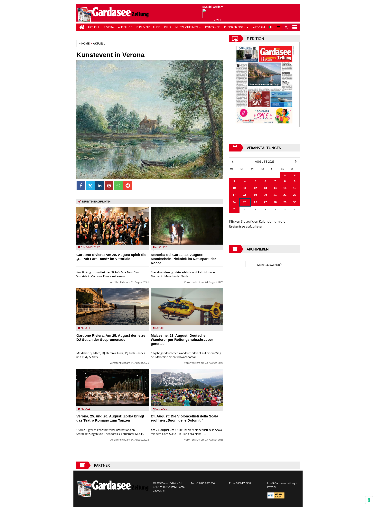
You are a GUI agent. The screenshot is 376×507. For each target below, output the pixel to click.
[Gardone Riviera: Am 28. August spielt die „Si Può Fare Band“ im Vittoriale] (112, 226)
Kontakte (212, 27)
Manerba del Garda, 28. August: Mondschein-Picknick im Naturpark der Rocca (183, 259)
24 (234, 202)
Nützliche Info (187, 27)
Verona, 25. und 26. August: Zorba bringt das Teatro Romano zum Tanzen (110, 418)
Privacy (271, 487)
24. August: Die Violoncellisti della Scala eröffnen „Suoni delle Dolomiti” (184, 418)
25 (244, 202)
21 (275, 194)
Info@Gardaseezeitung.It (282, 483)
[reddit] (127, 185)
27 (265, 202)
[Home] (80, 27)
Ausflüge (125, 27)
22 (285, 194)
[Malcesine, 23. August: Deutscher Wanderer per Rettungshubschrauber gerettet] (187, 306)
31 (234, 209)
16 (294, 188)
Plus (167, 27)
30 (294, 202)
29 (285, 202)
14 (275, 188)
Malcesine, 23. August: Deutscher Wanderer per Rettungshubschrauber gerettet (182, 340)
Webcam (259, 27)
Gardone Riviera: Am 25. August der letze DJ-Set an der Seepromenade (110, 338)
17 (234, 194)
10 (234, 188)
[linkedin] (99, 185)
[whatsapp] (118, 185)
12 (255, 188)
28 (275, 202)
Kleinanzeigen (235, 27)
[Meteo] (212, 15)
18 (244, 194)
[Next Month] (296, 161)
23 (294, 194)
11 (244, 188)
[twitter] (90, 185)
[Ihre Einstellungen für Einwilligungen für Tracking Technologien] (369, 500)
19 (255, 194)
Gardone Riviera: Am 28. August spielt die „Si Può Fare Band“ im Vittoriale (111, 257)
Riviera (109, 27)
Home (85, 43)
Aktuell (93, 27)
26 (255, 202)
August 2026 (264, 161)
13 (265, 188)
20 (265, 194)
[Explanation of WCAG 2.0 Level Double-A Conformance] (276, 495)
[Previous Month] (232, 162)
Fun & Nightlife (148, 27)
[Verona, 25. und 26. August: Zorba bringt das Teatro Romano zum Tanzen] (112, 387)
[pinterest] (109, 185)
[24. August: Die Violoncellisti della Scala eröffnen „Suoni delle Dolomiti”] (187, 387)
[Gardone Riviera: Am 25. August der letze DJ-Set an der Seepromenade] (112, 306)
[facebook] (81, 185)
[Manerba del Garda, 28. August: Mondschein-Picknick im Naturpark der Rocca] (187, 226)
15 (285, 188)
